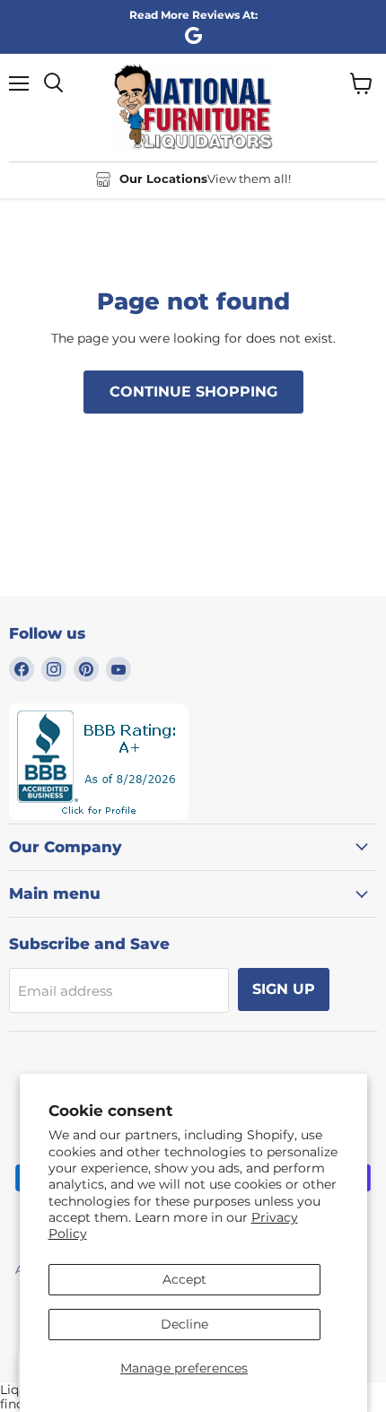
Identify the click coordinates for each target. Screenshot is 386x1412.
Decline (184, 1324)
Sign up (283, 989)
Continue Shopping (193, 391)
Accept (184, 1279)
